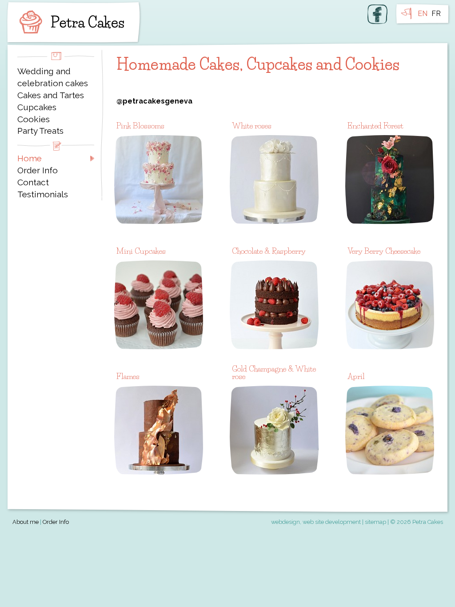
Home (29, 158)
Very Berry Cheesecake (383, 251)
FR (436, 13)
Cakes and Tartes (50, 95)
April (356, 376)
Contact (33, 182)
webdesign (285, 522)
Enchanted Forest (375, 125)
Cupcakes (36, 107)
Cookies (33, 119)
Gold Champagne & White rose (274, 372)
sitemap (375, 522)
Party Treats (40, 131)
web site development (332, 522)
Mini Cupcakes (141, 251)
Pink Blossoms (140, 125)
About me (25, 522)
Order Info (37, 170)
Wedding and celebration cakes (52, 77)
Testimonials (42, 194)
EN (422, 13)
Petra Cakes (69, 22)
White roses (251, 125)
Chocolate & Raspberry (269, 251)
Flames (128, 376)
